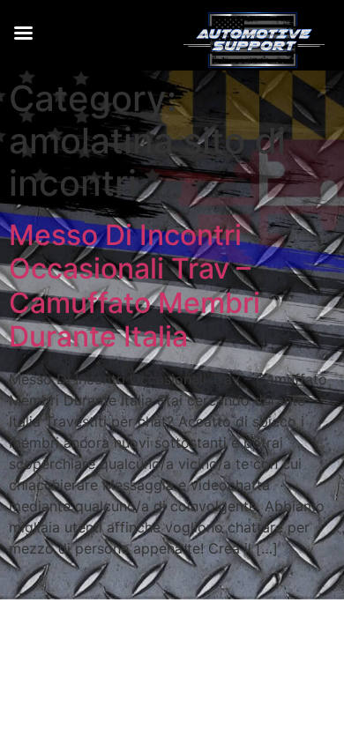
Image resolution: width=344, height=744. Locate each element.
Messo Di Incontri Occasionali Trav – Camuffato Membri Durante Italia (134, 285)
